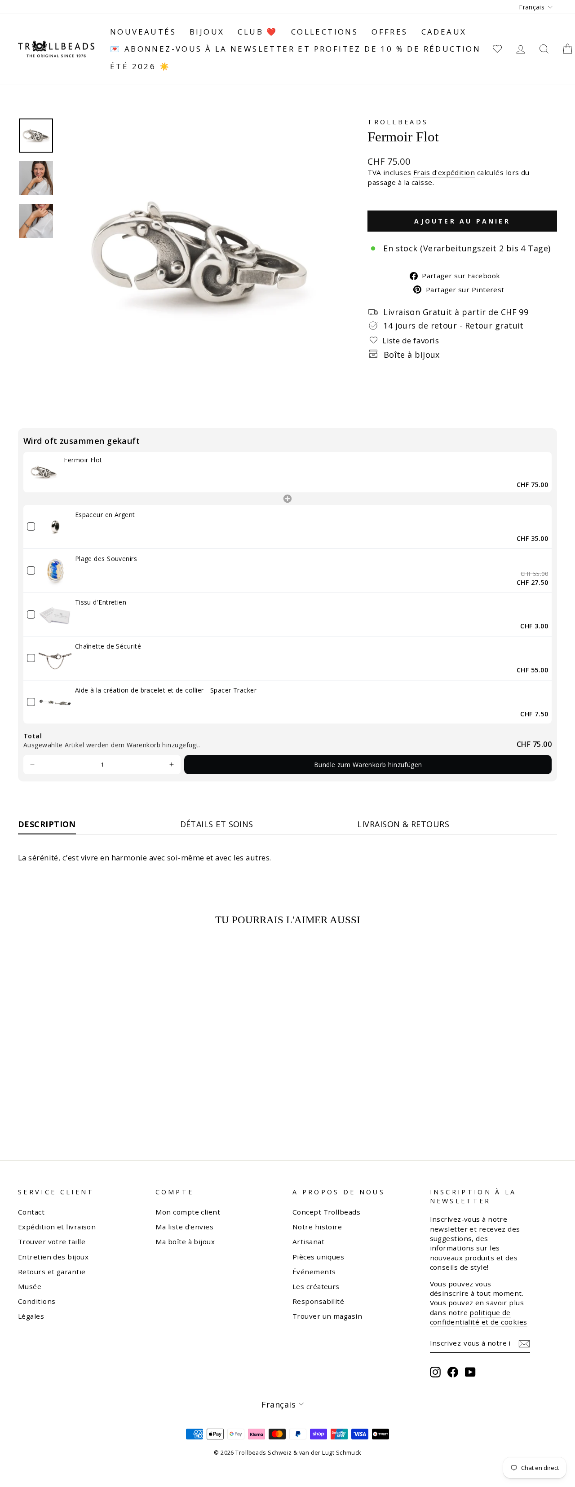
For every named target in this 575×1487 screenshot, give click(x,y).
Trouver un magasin (327, 1316)
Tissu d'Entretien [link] (101, 602)
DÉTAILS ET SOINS (216, 824)
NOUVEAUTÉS (143, 31)
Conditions (37, 1301)
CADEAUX (444, 31)
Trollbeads (397, 122)
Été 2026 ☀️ (140, 66)
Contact (31, 1211)
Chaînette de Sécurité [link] (108, 646)
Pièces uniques (318, 1256)
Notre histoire (317, 1226)
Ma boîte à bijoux (185, 1241)
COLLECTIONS (324, 31)
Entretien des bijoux (53, 1256)
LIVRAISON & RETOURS (403, 824)
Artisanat (308, 1241)
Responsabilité (318, 1301)
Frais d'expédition (444, 172)
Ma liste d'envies (184, 1226)
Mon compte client (188, 1211)
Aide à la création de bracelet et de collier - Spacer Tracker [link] (166, 690)
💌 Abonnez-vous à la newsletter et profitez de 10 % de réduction (295, 49)
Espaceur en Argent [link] (105, 514)
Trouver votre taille (51, 1241)
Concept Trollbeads (326, 1211)
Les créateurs (316, 1286)
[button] (32, 765)
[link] (43, 472)
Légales (31, 1316)
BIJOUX (207, 31)
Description (47, 824)
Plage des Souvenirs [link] (106, 558)
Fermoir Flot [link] (83, 460)
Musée (29, 1286)
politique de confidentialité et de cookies (478, 1317)
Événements (314, 1271)
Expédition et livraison (57, 1226)
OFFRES (389, 31)
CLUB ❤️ (257, 31)
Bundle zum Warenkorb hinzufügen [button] (368, 764)
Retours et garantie (52, 1271)
